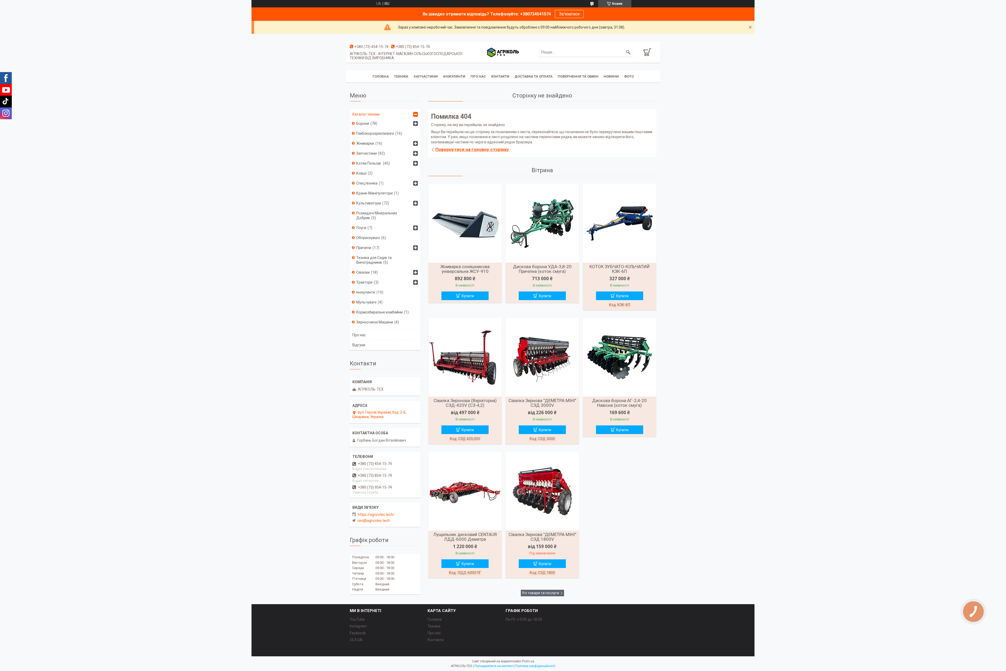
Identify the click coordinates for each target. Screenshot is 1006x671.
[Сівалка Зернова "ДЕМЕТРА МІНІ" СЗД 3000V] (542, 357)
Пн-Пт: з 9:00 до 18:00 (524, 619)
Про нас (359, 335)
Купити (468, 296)
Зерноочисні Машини (374, 322)
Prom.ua (528, 661)
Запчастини (425, 76)
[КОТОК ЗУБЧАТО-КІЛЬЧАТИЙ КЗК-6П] (619, 223)
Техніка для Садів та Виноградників (374, 260)
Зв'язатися (569, 14)
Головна (381, 76)
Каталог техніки (366, 114)
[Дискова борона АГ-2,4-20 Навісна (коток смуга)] (619, 357)
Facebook (358, 633)
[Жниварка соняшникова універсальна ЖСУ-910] (465, 223)
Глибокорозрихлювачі (375, 133)
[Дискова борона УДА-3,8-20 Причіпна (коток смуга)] (542, 223)
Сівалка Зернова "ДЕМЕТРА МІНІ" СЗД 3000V (542, 403)
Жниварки (365, 143)
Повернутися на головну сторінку (472, 149)
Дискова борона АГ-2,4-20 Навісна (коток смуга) (619, 403)
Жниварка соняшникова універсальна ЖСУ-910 (465, 269)
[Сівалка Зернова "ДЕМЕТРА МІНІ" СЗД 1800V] (542, 491)
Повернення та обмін (578, 76)
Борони (362, 123)
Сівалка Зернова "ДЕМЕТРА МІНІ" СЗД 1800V (542, 537)
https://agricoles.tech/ (376, 514)
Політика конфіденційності (535, 666)
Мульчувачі (366, 302)
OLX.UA (356, 640)
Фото (629, 76)
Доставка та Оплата (534, 76)
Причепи (363, 248)
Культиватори (368, 203)
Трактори (364, 282)
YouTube (357, 619)
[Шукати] (628, 52)
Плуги (361, 228)
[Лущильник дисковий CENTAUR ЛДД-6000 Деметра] (465, 491)
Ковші (361, 173)
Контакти (500, 76)
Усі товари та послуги (540, 593)
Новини (611, 76)
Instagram (358, 626)
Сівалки (363, 272)
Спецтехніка (367, 183)
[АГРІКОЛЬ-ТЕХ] (503, 52)
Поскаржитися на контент (493, 666)
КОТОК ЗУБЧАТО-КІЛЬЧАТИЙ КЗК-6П (619, 269)
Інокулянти (454, 76)
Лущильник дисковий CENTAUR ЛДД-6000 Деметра (465, 537)
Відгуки (358, 345)
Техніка (401, 76)
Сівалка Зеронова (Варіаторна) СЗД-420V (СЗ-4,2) (465, 403)
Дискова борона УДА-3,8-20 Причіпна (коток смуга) (542, 269)
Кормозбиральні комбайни (379, 312)
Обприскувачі (368, 238)
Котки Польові (369, 163)
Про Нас (478, 76)
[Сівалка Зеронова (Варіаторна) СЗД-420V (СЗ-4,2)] (465, 357)
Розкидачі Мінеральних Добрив (376, 215)
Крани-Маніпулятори (374, 193)
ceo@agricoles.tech (373, 520)
